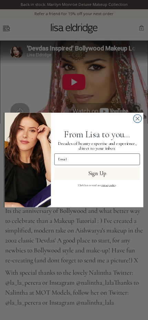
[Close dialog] (138, 119)
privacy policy (109, 185)
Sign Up (97, 173)
